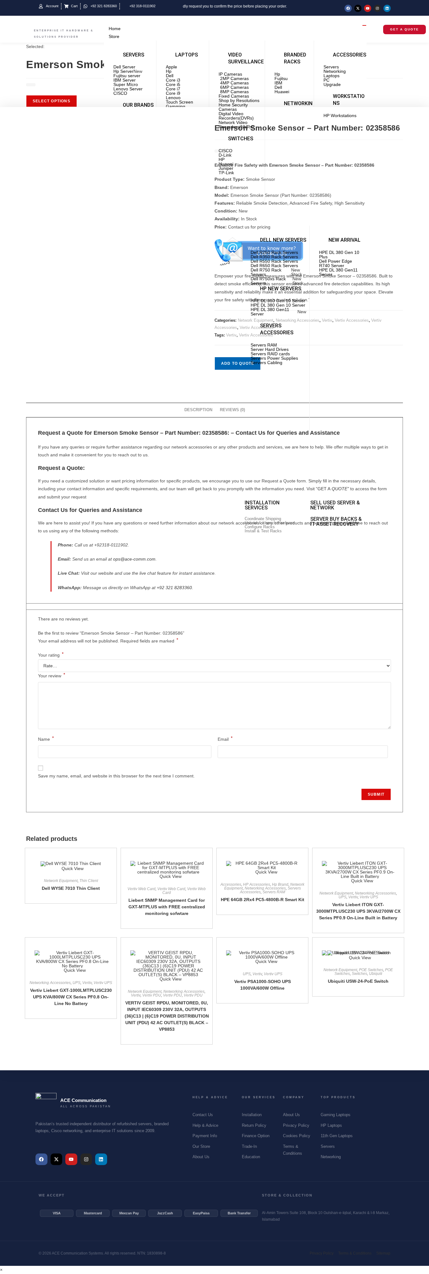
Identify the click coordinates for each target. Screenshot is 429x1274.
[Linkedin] (387, 8)
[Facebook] (348, 8)
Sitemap (383, 1253)
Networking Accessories (265, 888)
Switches (359, 973)
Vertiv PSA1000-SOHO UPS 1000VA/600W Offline (262, 985)
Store (114, 36)
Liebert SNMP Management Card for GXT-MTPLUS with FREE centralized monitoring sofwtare (166, 907)
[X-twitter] (357, 8)
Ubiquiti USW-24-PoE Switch (358, 981)
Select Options (51, 101)
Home (115, 28)
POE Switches (371, 970)
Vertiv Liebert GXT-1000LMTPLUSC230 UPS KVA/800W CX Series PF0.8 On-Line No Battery (71, 997)
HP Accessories (256, 884)
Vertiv (231, 335)
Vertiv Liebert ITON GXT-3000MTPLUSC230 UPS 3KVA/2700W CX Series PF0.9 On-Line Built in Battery (358, 911)
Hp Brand (280, 884)
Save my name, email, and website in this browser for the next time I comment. (116, 775)
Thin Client (88, 881)
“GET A (332, 488)
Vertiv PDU (151, 995)
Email (225, 738)
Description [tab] (198, 410)
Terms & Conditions (355, 1253)
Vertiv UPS (369, 897)
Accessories (230, 884)
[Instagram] (377, 8)
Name (46, 738)
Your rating (50, 655)
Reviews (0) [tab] (232, 410)
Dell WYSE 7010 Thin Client (71, 888)
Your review (51, 675)
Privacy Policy (322, 1253)
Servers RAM (274, 892)
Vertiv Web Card (141, 889)
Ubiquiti (375, 973)
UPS (342, 897)
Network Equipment (61, 881)
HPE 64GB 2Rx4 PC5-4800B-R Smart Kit (262, 899)
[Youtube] (367, 8)
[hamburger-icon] (364, 25)
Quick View (73, 868)
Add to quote (237, 363)
